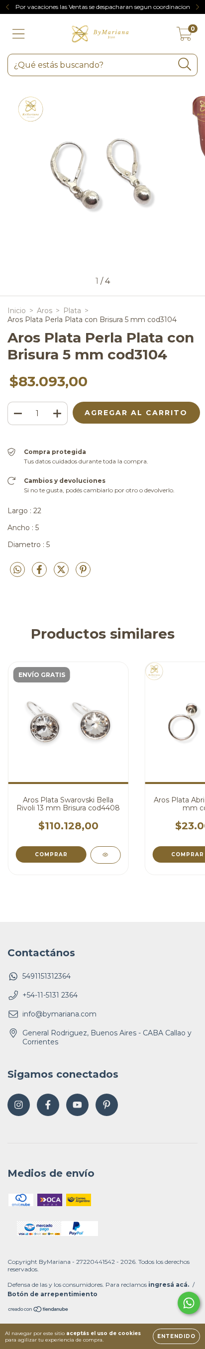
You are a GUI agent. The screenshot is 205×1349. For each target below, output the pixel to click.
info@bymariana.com (59, 1014)
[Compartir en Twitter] (62, 573)
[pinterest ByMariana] (107, 1105)
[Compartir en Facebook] (40, 573)
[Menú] (18, 34)
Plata (72, 310)
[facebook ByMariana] (48, 1105)
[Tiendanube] (38, 1310)
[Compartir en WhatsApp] (17, 570)
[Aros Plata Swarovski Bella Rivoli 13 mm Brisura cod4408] (105, 855)
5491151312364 (46, 976)
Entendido (176, 1336)
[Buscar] (185, 64)
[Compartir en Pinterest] (83, 573)
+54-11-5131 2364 (50, 995)
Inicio (16, 310)
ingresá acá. (168, 1284)
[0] (184, 36)
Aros (44, 310)
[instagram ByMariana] (18, 1105)
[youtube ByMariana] (77, 1105)
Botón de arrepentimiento (52, 1294)
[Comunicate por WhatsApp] (189, 1303)
